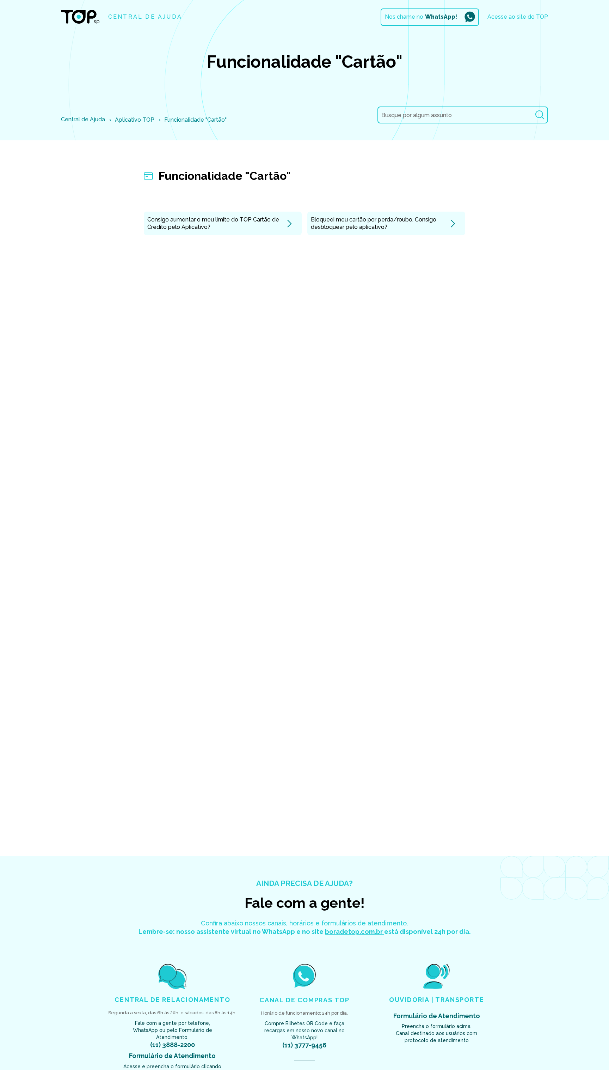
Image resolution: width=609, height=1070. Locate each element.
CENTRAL (145, 16)
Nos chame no (421, 16)
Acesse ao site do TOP (517, 16)
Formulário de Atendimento (172, 1055)
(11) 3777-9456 (304, 1045)
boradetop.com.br (354, 931)
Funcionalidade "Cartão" (195, 119)
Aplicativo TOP (134, 119)
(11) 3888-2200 (172, 1044)
